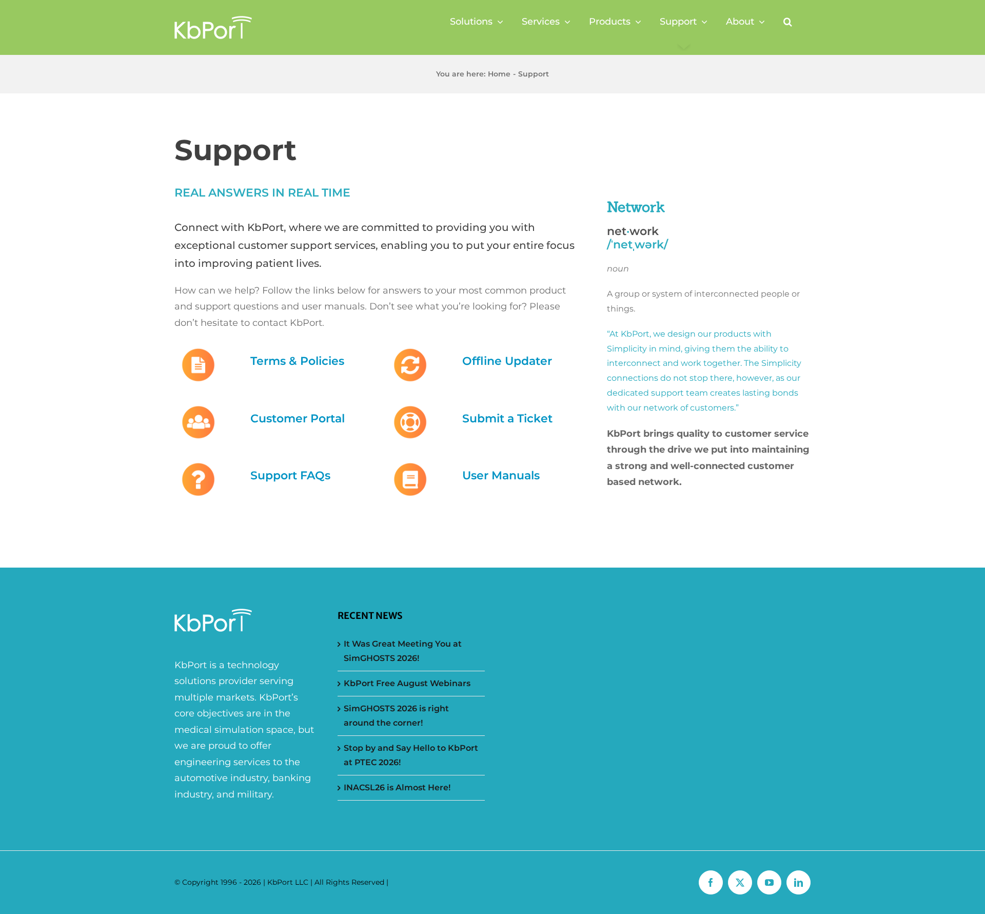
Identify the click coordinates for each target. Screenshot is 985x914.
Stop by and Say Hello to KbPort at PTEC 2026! (411, 755)
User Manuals (501, 475)
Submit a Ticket (507, 418)
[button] (787, 21)
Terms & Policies (297, 361)
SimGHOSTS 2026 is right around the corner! (396, 716)
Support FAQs (290, 475)
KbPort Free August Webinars (407, 683)
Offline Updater (507, 361)
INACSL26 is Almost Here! (397, 787)
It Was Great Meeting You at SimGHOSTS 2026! (403, 651)
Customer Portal (297, 418)
